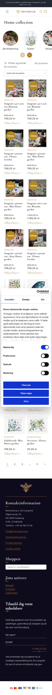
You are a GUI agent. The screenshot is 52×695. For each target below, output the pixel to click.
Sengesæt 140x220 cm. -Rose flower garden (13, 256)
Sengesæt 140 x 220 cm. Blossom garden (37, 106)
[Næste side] (45, 464)
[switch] (45, 356)
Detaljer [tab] (26, 299)
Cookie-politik (13, 548)
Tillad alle (26, 385)
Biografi (10, 585)
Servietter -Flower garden (36, 442)
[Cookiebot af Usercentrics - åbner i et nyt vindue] (37, 292)
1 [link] (7, 464)
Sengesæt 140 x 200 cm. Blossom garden (14, 106)
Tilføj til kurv (11, 123)
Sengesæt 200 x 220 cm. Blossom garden (37, 206)
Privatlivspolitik (14, 543)
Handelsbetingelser (16, 537)
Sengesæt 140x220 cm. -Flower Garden (36, 256)
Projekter (10, 589)
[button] (5, 12)
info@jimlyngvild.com (17, 531)
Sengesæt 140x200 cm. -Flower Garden (13, 156)
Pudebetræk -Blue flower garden (13, 442)
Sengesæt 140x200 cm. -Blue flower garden (13, 206)
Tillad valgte (26, 393)
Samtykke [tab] (9, 299)
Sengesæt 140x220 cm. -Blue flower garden (36, 156)
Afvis (26, 401)
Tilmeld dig (39, 649)
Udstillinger (12, 593)
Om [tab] (42, 299)
